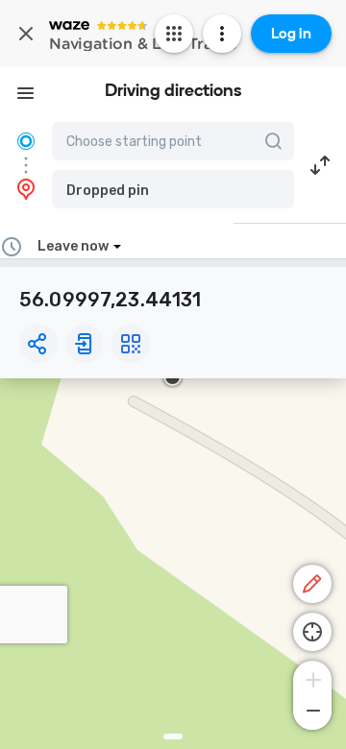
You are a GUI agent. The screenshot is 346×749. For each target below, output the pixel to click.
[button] (173, 189)
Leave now (73, 246)
